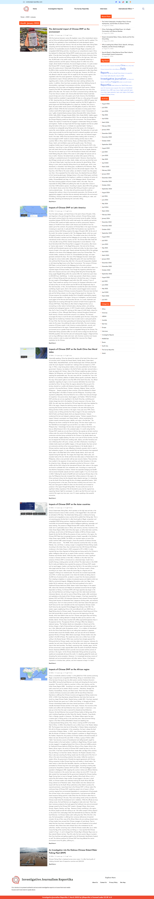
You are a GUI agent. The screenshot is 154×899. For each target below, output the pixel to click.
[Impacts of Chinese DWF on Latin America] (33, 211)
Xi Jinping (107, 94)
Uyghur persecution (111, 92)
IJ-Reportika (113, 76)
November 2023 (107, 226)
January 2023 (106, 259)
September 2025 (107, 144)
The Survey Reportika (81, 9)
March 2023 (105, 255)
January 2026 (106, 130)
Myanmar (103, 82)
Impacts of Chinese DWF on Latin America (67, 207)
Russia (35, 514)
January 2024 (106, 218)
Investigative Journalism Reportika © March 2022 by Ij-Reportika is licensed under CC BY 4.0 (77, 897)
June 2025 (105, 155)
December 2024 (107, 178)
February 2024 (106, 215)
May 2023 (105, 248)
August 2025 (106, 148)
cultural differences (116, 69)
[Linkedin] (119, 2)
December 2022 (107, 263)
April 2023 (105, 252)
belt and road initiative (105, 65)
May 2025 (105, 159)
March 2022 (105, 296)
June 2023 (105, 244)
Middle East (105, 339)
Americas (24, 47)
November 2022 (107, 266)
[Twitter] (116, 2)
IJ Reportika (118, 76)
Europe (104, 327)
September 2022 (107, 274)
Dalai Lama (111, 73)
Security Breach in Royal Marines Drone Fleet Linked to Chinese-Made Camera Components (117, 53)
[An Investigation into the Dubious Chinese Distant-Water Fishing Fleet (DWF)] (33, 857)
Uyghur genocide (124, 90)
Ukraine (108, 90)
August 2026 (106, 104)
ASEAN (23, 514)
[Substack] (130, 2)
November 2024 (107, 181)
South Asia (38, 47)
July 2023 (104, 240)
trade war (123, 88)
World (23, 50)
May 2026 (105, 115)
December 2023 (106, 222)
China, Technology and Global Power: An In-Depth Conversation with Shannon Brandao (116, 30)
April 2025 (105, 163)
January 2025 (106, 174)
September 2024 (107, 189)
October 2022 (106, 270)
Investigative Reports (55, 9)
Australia (31, 47)
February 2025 (106, 170)
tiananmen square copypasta (112, 88)
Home (35, 9)
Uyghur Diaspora (116, 90)
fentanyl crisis (124, 73)
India (122, 76)
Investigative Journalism (113, 79)
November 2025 (107, 137)
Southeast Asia (118, 85)
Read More (52, 201)
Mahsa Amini (131, 79)
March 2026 (105, 122)
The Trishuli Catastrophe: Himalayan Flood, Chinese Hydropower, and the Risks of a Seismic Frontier (116, 23)
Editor (52, 35)
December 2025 (106, 133)
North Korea (108, 82)
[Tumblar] (126, 2)
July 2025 (104, 152)
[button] (143, 8)
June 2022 (105, 285)
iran (127, 79)
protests (121, 82)
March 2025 (105, 167)
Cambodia (112, 65)
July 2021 (104, 300)
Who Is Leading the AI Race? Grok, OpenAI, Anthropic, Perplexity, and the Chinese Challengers (118, 46)
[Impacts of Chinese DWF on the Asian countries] (33, 509)
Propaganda (115, 82)
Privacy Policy (113, 882)
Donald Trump (117, 73)
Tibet (120, 88)
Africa (23, 678)
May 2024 (105, 204)
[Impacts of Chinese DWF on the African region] (33, 674)
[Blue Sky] (123, 2)
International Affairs (125, 9)
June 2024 (105, 200)
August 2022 (106, 277)
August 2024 (106, 192)
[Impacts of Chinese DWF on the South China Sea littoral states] (33, 353)
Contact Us (103, 882)
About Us (95, 882)
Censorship (117, 65)
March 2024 (105, 211)
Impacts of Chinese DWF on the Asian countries (69, 504)
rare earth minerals (127, 82)
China (123, 65)
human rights (107, 76)
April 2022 (105, 292)
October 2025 (106, 141)
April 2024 (105, 207)
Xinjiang (112, 94)
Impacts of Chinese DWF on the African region (69, 669)
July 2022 (105, 281)
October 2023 (106, 229)
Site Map (122, 882)
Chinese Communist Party (106, 69)
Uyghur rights (119, 92)
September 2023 (107, 233)
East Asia (24, 357)
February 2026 (106, 126)
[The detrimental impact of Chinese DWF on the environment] (33, 39)
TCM (104, 88)
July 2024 (105, 196)
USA (111, 90)
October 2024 (106, 185)
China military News (130, 65)
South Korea (125, 85)
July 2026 (105, 107)
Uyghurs (125, 92)
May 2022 (105, 289)
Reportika (106, 85)
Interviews (103, 9)
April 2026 (105, 119)
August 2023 (106, 237)
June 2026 (105, 111)
